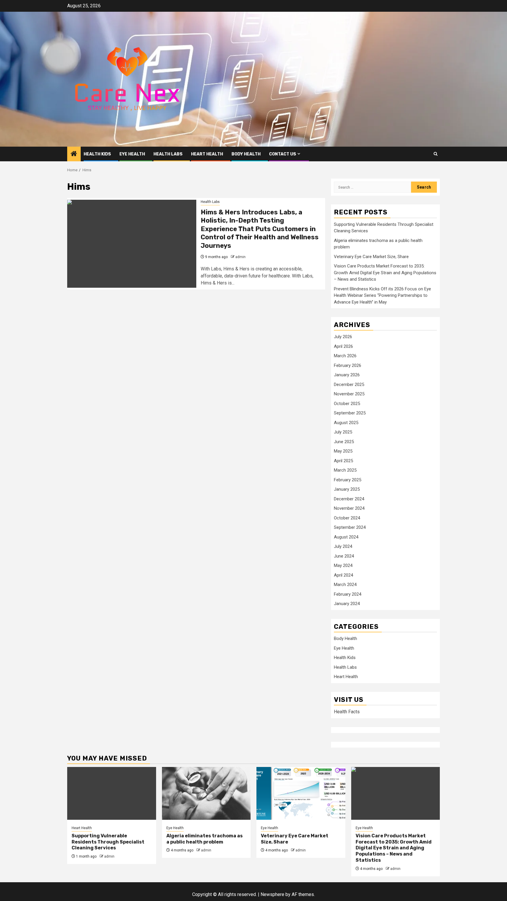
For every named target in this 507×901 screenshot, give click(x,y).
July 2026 (343, 336)
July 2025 (343, 432)
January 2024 (347, 603)
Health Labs (167, 154)
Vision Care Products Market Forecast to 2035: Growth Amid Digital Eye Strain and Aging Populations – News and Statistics (385, 272)
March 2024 (345, 584)
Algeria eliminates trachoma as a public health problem (204, 839)
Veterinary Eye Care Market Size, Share (371, 256)
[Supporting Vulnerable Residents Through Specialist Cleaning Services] (111, 793)
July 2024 (343, 546)
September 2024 (350, 527)
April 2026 (343, 346)
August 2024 (346, 537)
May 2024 (343, 565)
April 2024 (343, 575)
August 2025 (346, 422)
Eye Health (132, 154)
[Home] (74, 154)
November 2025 (349, 394)
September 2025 (350, 413)
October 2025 (347, 403)
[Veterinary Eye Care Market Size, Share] (300, 793)
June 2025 (344, 441)
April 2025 (343, 460)
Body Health (246, 154)
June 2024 (344, 556)
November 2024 (349, 508)
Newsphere (272, 894)
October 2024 (347, 518)
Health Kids (97, 154)
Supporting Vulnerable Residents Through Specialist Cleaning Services (108, 842)
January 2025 (347, 489)
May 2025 (343, 451)
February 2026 (347, 365)
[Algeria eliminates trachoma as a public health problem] (206, 793)
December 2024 (349, 499)
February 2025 (347, 479)
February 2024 (347, 594)
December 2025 (349, 384)
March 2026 (345, 355)
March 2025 (345, 470)
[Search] (435, 154)
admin (240, 257)
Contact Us (282, 154)
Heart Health (207, 154)
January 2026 (347, 374)
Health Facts (347, 711)
